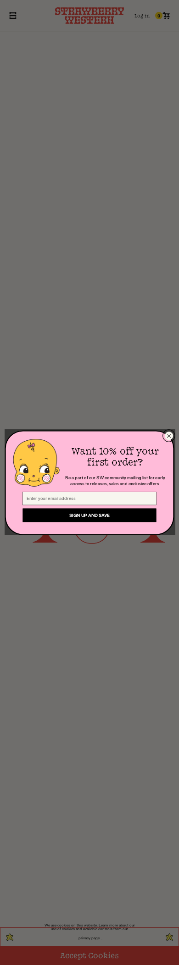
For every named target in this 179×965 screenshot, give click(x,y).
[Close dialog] (168, 435)
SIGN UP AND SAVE (89, 515)
